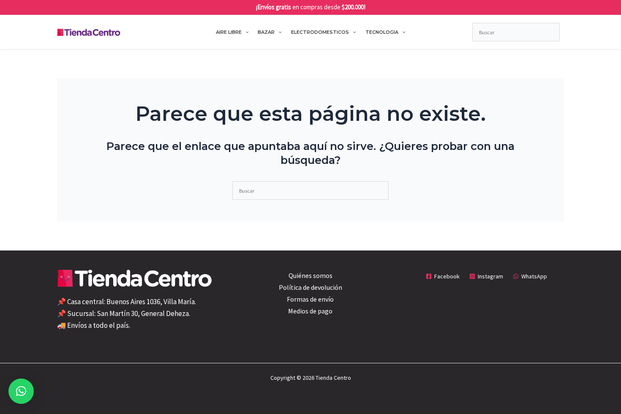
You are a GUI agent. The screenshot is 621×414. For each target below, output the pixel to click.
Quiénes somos (310, 275)
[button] (245, 32)
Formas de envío (310, 299)
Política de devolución (310, 287)
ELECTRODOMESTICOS (320, 32)
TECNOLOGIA (381, 32)
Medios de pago (310, 311)
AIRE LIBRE (229, 32)
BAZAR (266, 32)
